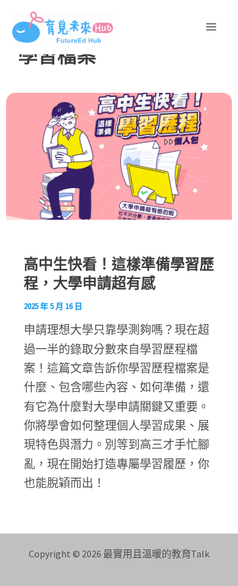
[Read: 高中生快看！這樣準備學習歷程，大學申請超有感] (119, 154)
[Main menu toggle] (211, 27)
